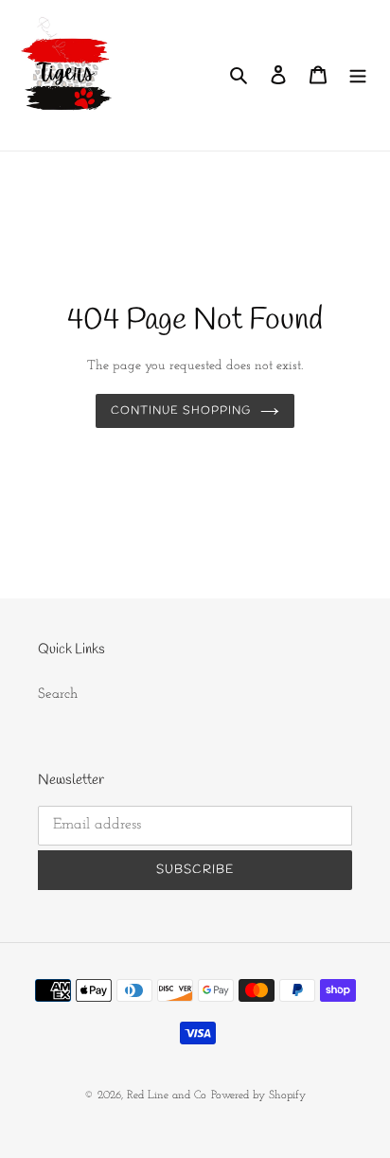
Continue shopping (181, 411)
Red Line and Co (166, 1095)
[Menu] (358, 75)
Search (58, 694)
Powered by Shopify (258, 1095)
